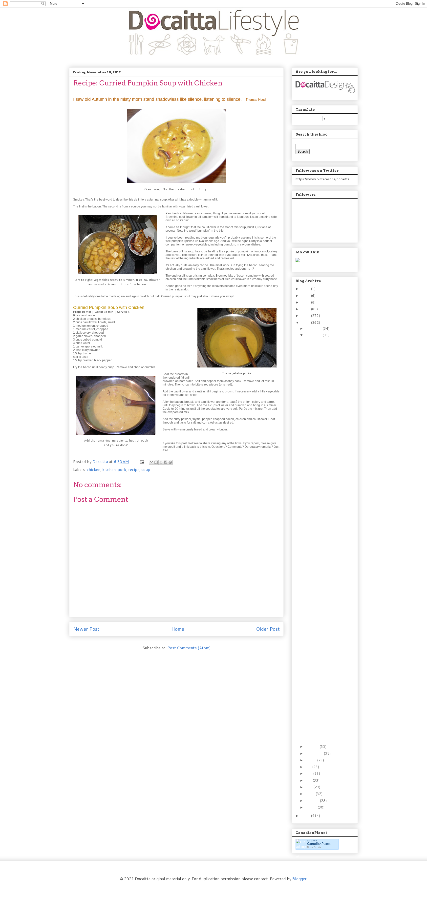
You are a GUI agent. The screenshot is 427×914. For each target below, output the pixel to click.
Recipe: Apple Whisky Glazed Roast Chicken (323, 343)
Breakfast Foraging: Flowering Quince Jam (323, 695)
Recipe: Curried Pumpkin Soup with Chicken (323, 531)
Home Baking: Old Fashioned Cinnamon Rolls (321, 444)
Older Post (268, 629)
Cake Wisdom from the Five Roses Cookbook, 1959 (323, 604)
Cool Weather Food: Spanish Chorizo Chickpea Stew (320, 544)
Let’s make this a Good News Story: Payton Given (322, 723)
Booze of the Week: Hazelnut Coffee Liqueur (320, 419)
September (314, 753)
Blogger (299, 878)
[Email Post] (141, 461)
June (309, 773)
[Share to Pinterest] (170, 462)
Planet (319, 844)
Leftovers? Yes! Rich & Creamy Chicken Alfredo (322, 559)
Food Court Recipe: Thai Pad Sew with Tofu (323, 684)
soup (145, 469)
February (312, 800)
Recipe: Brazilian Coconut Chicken (319, 498)
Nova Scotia (314, 847)
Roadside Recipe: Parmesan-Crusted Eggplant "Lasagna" (321, 589)
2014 (306, 308)
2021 (306, 295)
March (310, 793)
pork (122, 469)
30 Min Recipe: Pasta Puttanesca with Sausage (320, 382)
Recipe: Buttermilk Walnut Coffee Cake (322, 736)
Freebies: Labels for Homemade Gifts (320, 395)
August (311, 760)
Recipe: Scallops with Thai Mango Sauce (321, 509)
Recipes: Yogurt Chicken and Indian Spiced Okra (323, 574)
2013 (306, 315)
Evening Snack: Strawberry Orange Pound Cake (321, 634)
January (311, 807)
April (309, 787)
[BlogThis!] (156, 462)
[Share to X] (160, 462)
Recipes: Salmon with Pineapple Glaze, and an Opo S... (322, 460)
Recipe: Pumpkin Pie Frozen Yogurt (319, 647)
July (308, 766)
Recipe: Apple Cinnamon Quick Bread (323, 520)
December (313, 328)
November (313, 335)
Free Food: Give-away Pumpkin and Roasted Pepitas (322, 671)
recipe (133, 469)
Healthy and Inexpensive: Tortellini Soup (323, 708)
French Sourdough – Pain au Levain (323, 658)
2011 (306, 815)
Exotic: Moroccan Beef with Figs (322, 405)
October (312, 746)
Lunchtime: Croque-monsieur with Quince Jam (323, 619)
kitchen (109, 469)
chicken (93, 469)
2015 (306, 302)
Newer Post (86, 629)
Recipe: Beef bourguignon (315, 487)
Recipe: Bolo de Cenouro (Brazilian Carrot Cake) (320, 367)
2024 (306, 288)
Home (177, 629)
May (309, 780)
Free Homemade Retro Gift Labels (322, 354)
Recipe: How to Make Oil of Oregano (321, 431)
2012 (306, 322)
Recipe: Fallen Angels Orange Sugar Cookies (321, 475)
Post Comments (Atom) (189, 647)
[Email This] (151, 462)
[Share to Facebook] (165, 462)
